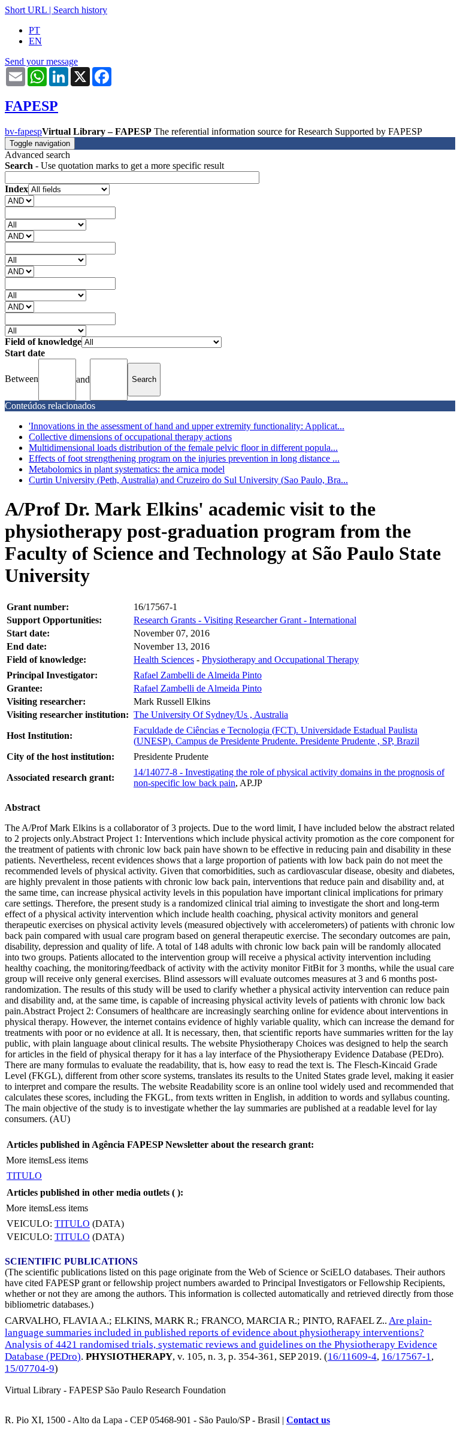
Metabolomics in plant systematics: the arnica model (127, 469)
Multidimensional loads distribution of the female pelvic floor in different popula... (183, 447)
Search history (80, 10)
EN (35, 41)
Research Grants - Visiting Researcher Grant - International (245, 620)
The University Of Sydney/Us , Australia (211, 715)
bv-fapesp (23, 131)
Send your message (41, 61)
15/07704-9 (30, 1368)
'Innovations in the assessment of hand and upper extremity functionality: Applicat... (186, 426)
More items (27, 1160)
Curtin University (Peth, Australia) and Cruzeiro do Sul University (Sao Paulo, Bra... (188, 480)
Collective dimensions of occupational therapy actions (130, 437)
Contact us (308, 1420)
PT (34, 30)
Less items (68, 1160)
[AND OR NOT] (19, 200)
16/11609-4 (352, 1356)
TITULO (24, 1176)
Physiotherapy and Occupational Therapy (280, 659)
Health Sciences (164, 659)
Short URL (26, 10)
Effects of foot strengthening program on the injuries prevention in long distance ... (184, 458)
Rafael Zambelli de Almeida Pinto (198, 675)
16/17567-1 (406, 1356)
